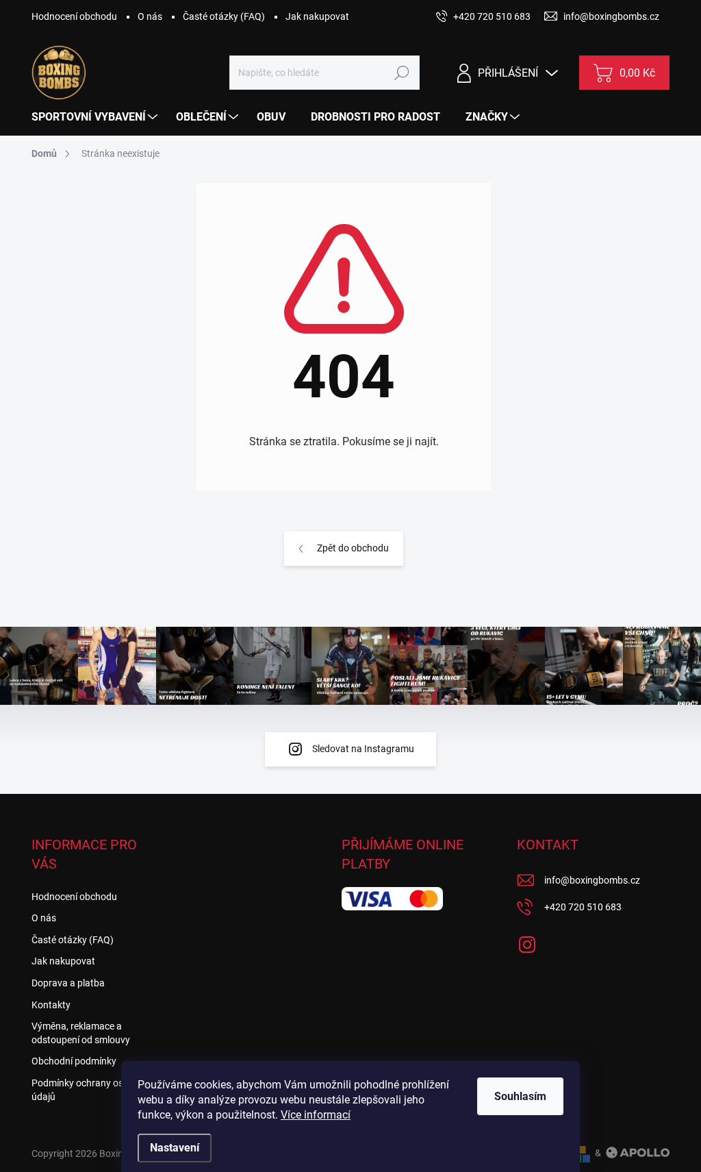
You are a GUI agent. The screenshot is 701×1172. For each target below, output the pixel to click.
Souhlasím (520, 1096)
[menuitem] (96, 117)
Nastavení (174, 1147)
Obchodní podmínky (73, 1061)
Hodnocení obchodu (74, 16)
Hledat (402, 72)
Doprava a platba (68, 982)
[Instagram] (527, 942)
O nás (150, 16)
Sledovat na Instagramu (363, 748)
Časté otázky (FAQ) (224, 16)
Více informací (315, 1114)
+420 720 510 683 (583, 906)
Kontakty (51, 1004)
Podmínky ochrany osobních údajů (91, 1089)
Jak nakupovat (317, 16)
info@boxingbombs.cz (592, 880)
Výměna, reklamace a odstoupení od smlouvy (80, 1033)
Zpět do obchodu (353, 548)
